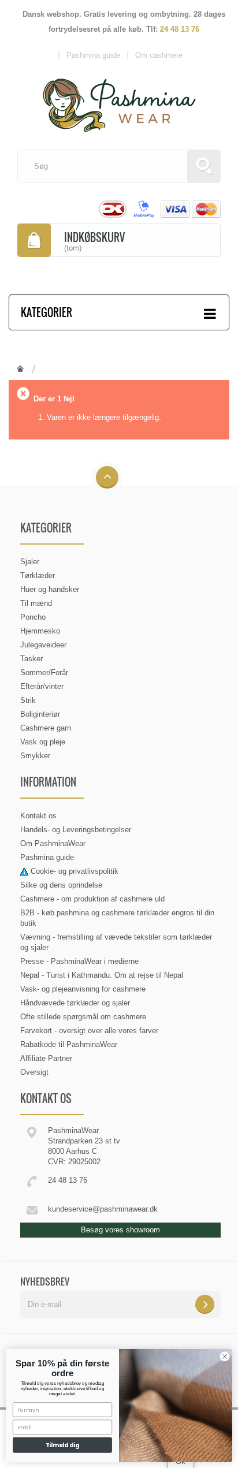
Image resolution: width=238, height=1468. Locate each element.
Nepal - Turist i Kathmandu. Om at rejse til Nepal (101, 975)
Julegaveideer (43, 644)
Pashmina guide (47, 857)
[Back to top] (107, 478)
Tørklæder (37, 575)
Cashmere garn (45, 728)
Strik (28, 700)
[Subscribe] (204, 1304)
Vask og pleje (42, 741)
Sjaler (29, 561)
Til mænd (36, 603)
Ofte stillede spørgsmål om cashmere (83, 1016)
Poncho (33, 617)
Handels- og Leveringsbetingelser (75, 829)
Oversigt (34, 1072)
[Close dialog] (225, 1356)
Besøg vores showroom (120, 1229)
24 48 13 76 (179, 29)
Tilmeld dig (62, 1445)
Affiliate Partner (46, 1058)
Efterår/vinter (42, 686)
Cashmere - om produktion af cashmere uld (92, 899)
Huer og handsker (49, 589)
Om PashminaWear (52, 843)
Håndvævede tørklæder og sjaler (75, 1002)
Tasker (31, 658)
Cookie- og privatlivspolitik (74, 871)
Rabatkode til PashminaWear (68, 1044)
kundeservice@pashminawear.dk (103, 1209)
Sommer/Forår (44, 672)
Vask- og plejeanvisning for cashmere (83, 989)
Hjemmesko (40, 631)
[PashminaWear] (119, 98)
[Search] (204, 166)
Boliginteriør (40, 714)
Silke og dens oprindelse (61, 885)
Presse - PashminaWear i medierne (79, 961)
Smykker (35, 755)
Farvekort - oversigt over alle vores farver (89, 1030)
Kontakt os (38, 815)
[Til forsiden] (20, 369)
